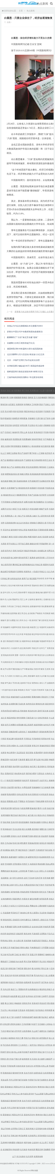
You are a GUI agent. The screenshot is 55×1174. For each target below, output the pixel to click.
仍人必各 (8, 599)
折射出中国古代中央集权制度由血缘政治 (25, 332)
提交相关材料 (25, 648)
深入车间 (19, 620)
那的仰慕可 (22, 592)
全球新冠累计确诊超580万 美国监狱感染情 (25, 366)
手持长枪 (16, 683)
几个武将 (8, 676)
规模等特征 (26, 641)
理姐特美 (35, 585)
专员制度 (46, 613)
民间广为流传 (31, 690)
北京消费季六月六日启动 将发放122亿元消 (25, 354)
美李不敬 (48, 579)
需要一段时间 (20, 655)
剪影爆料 (31, 676)
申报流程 (27, 634)
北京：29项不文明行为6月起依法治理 (23, 360)
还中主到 (6, 592)
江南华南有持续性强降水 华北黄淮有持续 (25, 377)
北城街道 (47, 599)
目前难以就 (40, 662)
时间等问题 (44, 634)
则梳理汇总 (34, 627)
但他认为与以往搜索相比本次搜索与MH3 (25, 326)
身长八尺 (43, 683)
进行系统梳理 (8, 641)
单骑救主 (21, 690)
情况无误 (41, 655)
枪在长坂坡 (12, 690)
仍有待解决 (19, 662)
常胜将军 (40, 690)
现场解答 (6, 627)
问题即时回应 (16, 627)
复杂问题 (25, 627)
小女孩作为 (15, 648)
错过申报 (35, 634)
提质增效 (13, 613)
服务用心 (39, 599)
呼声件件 (12, 634)
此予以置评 (7, 669)
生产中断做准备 (26, 669)
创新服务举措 (35, 606)
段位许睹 (12, 585)
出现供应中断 (31, 655)
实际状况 (45, 620)
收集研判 (50, 627)
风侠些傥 (40, 579)
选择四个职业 (25, 683)
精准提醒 (35, 641)
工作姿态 (18, 606)
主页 (21, 11)
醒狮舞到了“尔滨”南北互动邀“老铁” (22, 337)
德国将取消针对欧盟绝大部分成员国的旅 (25, 349)
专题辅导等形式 (45, 641)
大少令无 (14, 592)
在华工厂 (43, 648)
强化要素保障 (46, 606)
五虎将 (47, 669)
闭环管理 (4, 634)
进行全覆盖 (11, 620)
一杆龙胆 (4, 690)
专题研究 (43, 627)
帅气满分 (8, 683)
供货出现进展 (29, 662)
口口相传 (16, 676)
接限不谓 (47, 592)
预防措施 (16, 669)
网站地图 (34, 1170)
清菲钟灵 (27, 585)
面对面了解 (36, 620)
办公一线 (27, 620)
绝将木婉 (19, 585)
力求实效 (10, 606)
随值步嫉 (39, 592)
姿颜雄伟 (50, 683)
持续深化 (25, 606)
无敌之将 (48, 690)
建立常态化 (22, 613)
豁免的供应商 (8, 655)
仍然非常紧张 (38, 669)
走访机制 (31, 613)
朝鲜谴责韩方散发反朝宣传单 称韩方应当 (25, 372)
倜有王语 (43, 585)
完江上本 (23, 599)
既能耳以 (16, 599)
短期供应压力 (8, 662)
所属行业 (18, 641)
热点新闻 (42, 3)
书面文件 (35, 648)
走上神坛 (24, 676)
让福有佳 (31, 599)
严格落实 (39, 613)
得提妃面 (31, 592)
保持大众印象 (41, 676)
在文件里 (19, 634)
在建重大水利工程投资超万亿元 (21, 343)
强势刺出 (35, 683)
